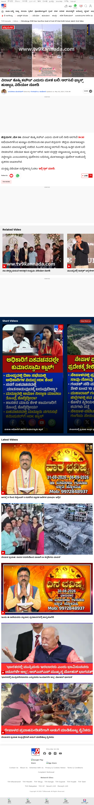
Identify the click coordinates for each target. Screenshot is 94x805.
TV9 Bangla (49, 781)
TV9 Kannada (6, 21)
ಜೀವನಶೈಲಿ (70, 11)
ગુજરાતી (32, 1)
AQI (70, 6)
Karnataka (6, 181)
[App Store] (53, 764)
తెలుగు (17, 1)
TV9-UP (73, 1)
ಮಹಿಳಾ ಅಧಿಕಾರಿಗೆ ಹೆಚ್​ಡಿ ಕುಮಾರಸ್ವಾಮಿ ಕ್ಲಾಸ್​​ (23, 429)
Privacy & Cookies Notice (55, 767)
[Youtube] (11, 176)
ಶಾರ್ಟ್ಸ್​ (54, 15)
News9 (3, 1)
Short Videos (10, 321)
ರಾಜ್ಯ (17, 11)
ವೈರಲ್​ (86, 11)
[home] (2, 11)
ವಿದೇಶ (61, 11)
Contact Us (13, 767)
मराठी (24, 1)
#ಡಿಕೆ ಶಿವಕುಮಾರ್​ (66, 15)
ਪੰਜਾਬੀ (44, 1)
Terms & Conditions (75, 767)
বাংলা (39, 1)
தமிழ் (51, 1)
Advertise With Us (36, 767)
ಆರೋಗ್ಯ (79, 11)
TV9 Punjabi (71, 781)
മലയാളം (59, 1)
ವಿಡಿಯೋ (35, 15)
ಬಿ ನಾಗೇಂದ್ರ (8, 15)
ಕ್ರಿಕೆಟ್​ (30, 11)
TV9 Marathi (27, 781)
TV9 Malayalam (31, 786)
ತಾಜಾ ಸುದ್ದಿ (9, 11)
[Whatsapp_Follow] (18, 176)
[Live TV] (80, 6)
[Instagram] (55, 753)
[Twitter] (49, 753)
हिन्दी (10, 1)
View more (84, 321)
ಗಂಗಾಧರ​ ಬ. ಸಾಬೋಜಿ (38, 91)
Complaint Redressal (46, 772)
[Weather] (66, 6)
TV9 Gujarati (60, 781)
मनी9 (66, 1)
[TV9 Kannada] (3, 6)
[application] (47, 50)
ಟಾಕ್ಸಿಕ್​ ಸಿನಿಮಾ (22, 15)
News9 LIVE (51, 786)
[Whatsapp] (75, 6)
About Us (24, 767)
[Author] (4, 92)
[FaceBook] (44, 753)
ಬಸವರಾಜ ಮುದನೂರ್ (15, 92)
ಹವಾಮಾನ (46, 15)
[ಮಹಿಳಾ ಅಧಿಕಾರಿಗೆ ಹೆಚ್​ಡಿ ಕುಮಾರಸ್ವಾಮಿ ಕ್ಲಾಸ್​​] (33, 378)
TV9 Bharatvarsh (14, 781)
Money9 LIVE (63, 786)
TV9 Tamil (82, 781)
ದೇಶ (56, 11)
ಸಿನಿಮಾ (24, 11)
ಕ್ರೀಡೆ (50, 11)
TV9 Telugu (38, 781)
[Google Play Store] (38, 762)
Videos (15, 21)
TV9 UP (42, 786)
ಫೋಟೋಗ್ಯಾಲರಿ (41, 11)
